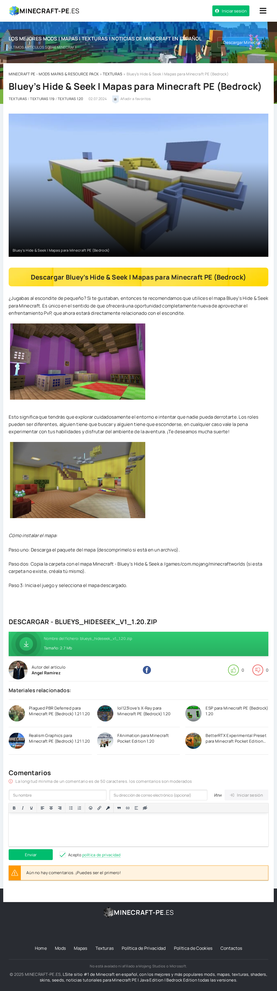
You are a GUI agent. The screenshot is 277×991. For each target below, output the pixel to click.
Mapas (80, 948)
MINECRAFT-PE (49, 10)
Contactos (231, 948)
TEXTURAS (112, 73)
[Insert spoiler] (136, 808)
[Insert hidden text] (145, 808)
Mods (60, 948)
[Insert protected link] (107, 808)
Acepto (94, 854)
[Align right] (59, 808)
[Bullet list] (70, 808)
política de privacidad (101, 854)
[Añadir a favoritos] (115, 98)
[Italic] (22, 808)
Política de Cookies (193, 948)
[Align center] (51, 808)
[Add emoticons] (90, 808)
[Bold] (14, 808)
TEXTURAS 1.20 (70, 98)
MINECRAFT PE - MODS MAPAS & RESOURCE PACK (54, 73)
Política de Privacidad (144, 948)
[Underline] (31, 808)
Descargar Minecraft (243, 42)
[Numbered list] (79, 808)
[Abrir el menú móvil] (263, 10)
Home (41, 948)
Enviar (31, 855)
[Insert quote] (119, 808)
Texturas (104, 948)
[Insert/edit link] (99, 808)
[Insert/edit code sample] (127, 808)
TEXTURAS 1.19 (42, 98)
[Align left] (42, 808)
